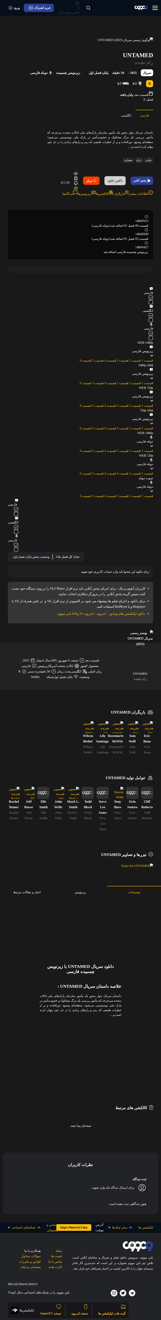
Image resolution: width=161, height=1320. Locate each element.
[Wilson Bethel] (88, 727)
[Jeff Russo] (29, 793)
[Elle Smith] (43, 793)
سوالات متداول (31, 1256)
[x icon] (123, 1293)
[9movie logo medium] (141, 7)
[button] (120, 1227)
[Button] (88, 7)
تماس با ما (55, 1261)
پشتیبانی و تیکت (30, 1267)
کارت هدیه (55, 1267)
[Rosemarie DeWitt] (117, 727)
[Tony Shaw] (117, 793)
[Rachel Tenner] (14, 793)
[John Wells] (58, 793)
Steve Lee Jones (102, 823)
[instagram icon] (114, 1293)
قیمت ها (56, 1256)
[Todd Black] (88, 793)
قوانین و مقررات (30, 1261)
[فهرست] (155, 8)
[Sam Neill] (132, 727)
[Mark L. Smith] (73, 793)
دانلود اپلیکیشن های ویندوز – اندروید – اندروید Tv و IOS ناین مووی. (101, 614)
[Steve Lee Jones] (103, 793)
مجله (59, 1250)
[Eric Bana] (147, 727)
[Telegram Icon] (132, 1293)
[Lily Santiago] (103, 727)
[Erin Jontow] (132, 793)
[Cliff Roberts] (147, 793)
